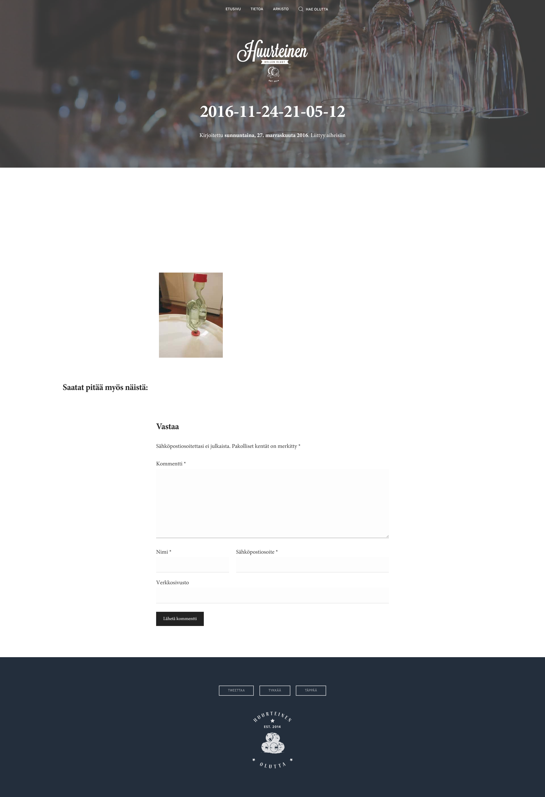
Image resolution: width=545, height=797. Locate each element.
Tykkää (275, 690)
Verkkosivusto (172, 582)
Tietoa (257, 9)
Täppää (311, 690)
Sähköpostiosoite (257, 552)
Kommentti (171, 464)
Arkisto (281, 9)
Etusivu (233, 9)
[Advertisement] (272, 216)
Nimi (163, 552)
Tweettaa (236, 690)
